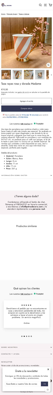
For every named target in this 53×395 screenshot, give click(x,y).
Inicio (3, 14)
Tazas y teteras (24, 14)
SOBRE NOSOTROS (9, 347)
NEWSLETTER (6, 362)
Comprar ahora (26, 108)
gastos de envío (23, 92)
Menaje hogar (12, 14)
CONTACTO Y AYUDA (10, 354)
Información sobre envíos (14, 175)
